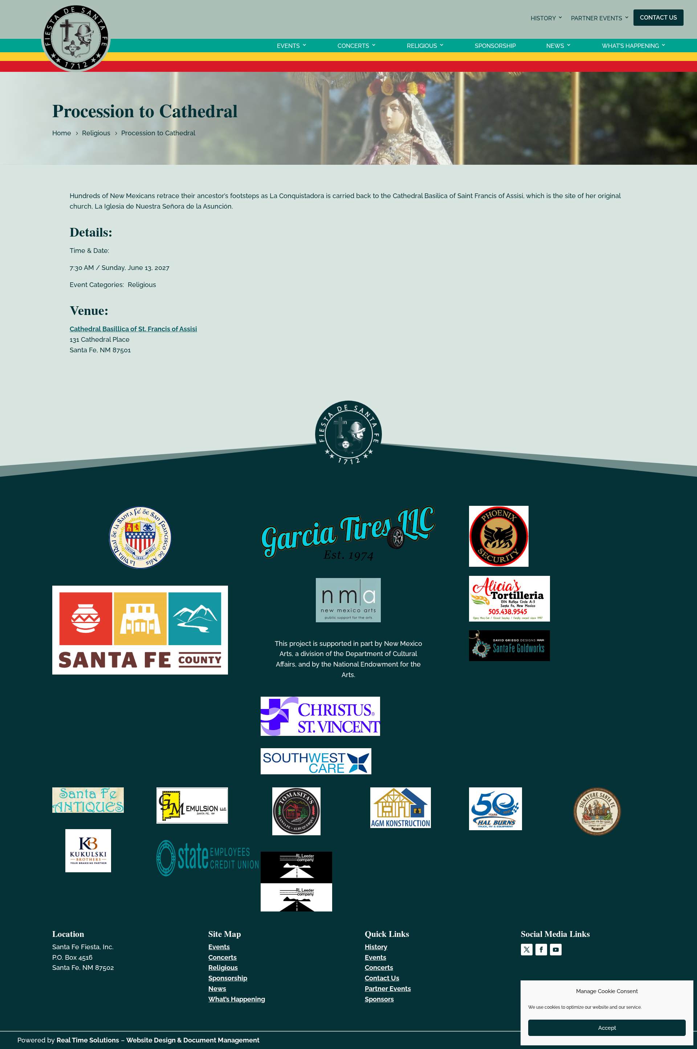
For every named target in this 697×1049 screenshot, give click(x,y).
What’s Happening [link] (630, 45)
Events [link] (288, 45)
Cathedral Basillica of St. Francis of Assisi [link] (133, 329)
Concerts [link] (353, 45)
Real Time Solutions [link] (88, 1040)
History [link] (543, 18)
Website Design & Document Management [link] (193, 1040)
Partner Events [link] (596, 18)
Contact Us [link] (658, 17)
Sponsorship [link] (495, 45)
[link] (76, 70)
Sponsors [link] (379, 999)
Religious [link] (422, 45)
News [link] (555, 45)
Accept (607, 1028)
